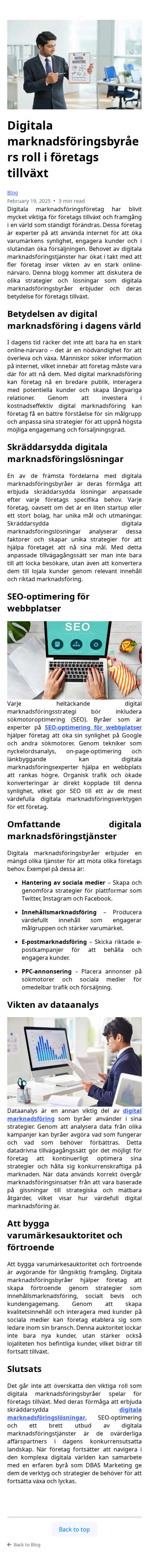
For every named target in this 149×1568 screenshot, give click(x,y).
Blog (12, 192)
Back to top (74, 1529)
